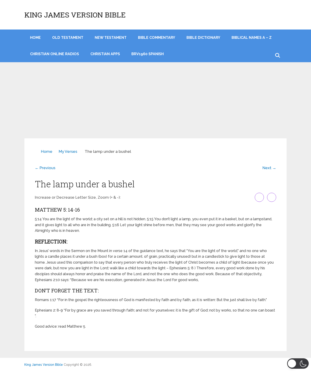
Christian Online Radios (54, 54)
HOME (35, 37)
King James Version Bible (75, 14)
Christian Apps (105, 54)
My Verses (68, 151)
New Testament (111, 37)
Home (46, 151)
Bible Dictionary (203, 37)
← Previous (45, 168)
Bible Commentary (156, 37)
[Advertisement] (155, 104)
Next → (269, 168)
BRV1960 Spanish (147, 54)
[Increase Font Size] (259, 197)
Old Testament (67, 37)
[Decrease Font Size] (271, 197)
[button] (298, 363)
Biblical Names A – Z (252, 37)
